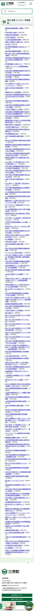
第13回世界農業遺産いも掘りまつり (16, 47)
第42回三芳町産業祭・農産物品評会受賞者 (17, 140)
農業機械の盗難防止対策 (12, 437)
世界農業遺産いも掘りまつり (13, 64)
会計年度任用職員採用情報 (13, 51)
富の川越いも (9, 313)
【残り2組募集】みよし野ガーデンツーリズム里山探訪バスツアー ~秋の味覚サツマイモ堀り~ (18, 420)
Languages (21, 5)
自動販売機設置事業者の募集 (13, 304)
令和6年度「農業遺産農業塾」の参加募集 (17, 351)
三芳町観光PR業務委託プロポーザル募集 (17, 375)
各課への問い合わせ (17, 599)
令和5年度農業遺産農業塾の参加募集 (16, 388)
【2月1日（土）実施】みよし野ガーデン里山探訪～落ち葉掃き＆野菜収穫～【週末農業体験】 (18, 257)
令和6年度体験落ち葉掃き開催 (14, 244)
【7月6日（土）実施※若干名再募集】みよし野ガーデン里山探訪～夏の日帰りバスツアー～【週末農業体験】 (17, 347)
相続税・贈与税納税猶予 (12, 35)
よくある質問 (21, 2)
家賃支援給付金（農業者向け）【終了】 (15, 485)
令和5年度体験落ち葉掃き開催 (14, 405)
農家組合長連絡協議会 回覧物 (14, 28)
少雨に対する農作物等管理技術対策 (15, 537)
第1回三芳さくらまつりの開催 (14, 379)
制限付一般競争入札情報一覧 (13, 42)
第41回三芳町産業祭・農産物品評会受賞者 (17, 270)
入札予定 (7, 44)
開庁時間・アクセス (17, 595)
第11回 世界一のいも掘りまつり (14, 289)
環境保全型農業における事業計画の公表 (17, 157)
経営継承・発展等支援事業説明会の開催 (16, 476)
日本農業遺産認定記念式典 (13, 502)
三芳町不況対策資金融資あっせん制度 (16, 222)
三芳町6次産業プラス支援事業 (14, 274)
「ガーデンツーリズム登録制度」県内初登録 (17, 433)
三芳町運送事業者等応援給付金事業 (15, 401)
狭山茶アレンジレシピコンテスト (14, 480)
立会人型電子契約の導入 (12, 356)
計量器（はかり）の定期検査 (13, 92)
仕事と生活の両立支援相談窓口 (14, 88)
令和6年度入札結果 (11, 241)
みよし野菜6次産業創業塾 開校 (14, 532)
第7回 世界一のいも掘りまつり (14, 504)
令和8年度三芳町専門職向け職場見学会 (17, 101)
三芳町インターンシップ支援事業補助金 (16, 66)
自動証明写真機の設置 (11, 530)
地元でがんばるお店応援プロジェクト (16, 463)
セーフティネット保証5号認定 (13, 252)
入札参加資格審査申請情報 (13, 39)
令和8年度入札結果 (11, 32)
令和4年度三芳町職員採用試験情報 (15, 450)
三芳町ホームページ (17, 603)
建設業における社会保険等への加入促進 (17, 526)
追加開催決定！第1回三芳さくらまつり (16, 371)
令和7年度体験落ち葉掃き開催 (14, 136)
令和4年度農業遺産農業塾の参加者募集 (17, 467)
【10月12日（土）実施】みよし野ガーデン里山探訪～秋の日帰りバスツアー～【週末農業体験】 (18, 299)
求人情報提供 (9, 239)
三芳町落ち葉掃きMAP (12, 127)
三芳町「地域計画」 (10, 37)
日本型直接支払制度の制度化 (13, 545)
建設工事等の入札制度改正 (13, 124)
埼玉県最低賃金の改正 (11, 133)
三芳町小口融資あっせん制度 (13, 109)
